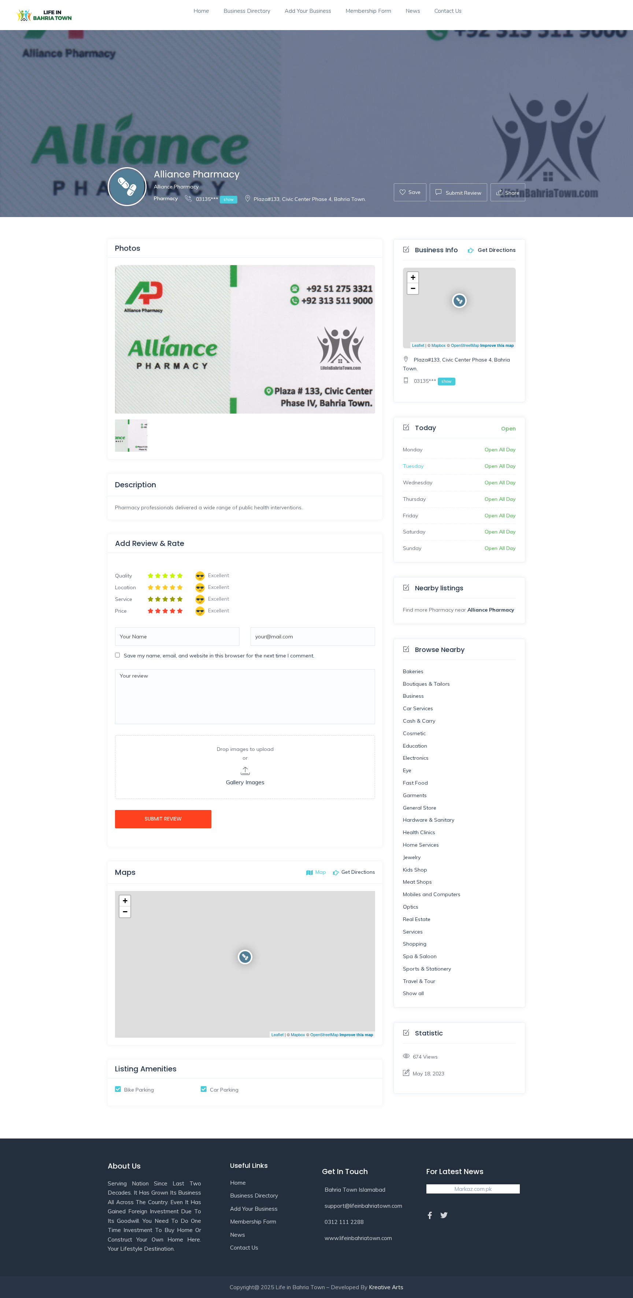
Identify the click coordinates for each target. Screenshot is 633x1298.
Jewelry (412, 857)
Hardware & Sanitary (428, 820)
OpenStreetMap (324, 1034)
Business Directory (246, 11)
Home (201, 11)
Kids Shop (415, 869)
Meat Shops (417, 882)
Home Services (421, 844)
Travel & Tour (419, 981)
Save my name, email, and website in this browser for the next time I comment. (219, 655)
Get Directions (496, 250)
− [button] (125, 911)
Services (413, 931)
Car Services (418, 708)
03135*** (214, 199)
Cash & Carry (419, 721)
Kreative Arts (386, 1287)
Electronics (416, 758)
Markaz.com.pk (473, 1188)
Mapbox (298, 1034)
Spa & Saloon (420, 956)
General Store (419, 807)
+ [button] (125, 900)
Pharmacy (166, 198)
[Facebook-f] (430, 1215)
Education (415, 745)
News (413, 11)
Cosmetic (414, 733)
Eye (407, 770)
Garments (415, 795)
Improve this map (356, 1034)
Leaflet (277, 1034)
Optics (410, 906)
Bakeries (413, 671)
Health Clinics (419, 832)
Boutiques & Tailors (426, 684)
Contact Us (448, 11)
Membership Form (368, 11)
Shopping (414, 943)
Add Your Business (308, 11)
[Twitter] (444, 1215)
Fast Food (415, 783)
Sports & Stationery (427, 968)
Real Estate (416, 919)
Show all (413, 993)
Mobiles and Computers (431, 894)
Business (413, 696)
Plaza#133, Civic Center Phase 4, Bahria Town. (310, 199)
